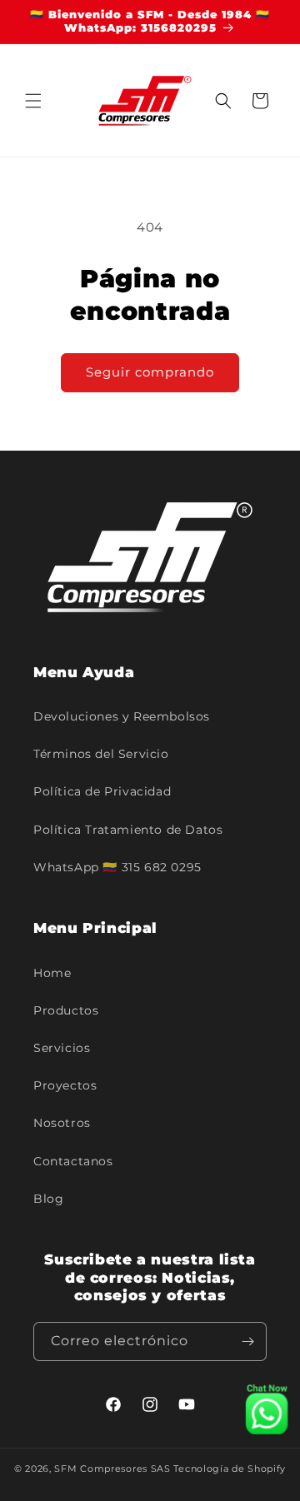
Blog (48, 1198)
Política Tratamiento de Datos (127, 829)
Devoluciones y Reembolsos (121, 716)
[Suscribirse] (247, 1341)
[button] (33, 100)
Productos (65, 1010)
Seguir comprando (150, 372)
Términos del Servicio (101, 753)
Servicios (61, 1047)
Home (52, 972)
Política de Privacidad (102, 791)
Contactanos (73, 1161)
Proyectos (65, 1085)
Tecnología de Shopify (229, 1468)
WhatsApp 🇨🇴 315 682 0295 (117, 867)
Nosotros (62, 1122)
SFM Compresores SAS (112, 1468)
